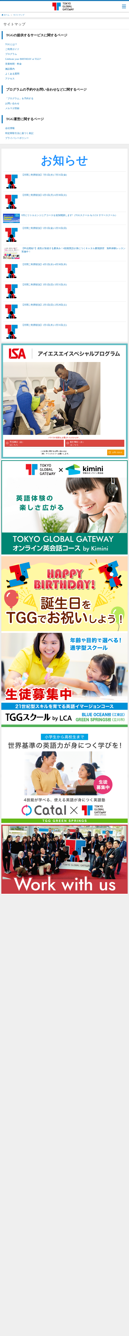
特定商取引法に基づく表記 (19, 133)
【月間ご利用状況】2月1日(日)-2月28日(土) (44, 305)
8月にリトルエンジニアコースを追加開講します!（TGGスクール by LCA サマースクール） (69, 215)
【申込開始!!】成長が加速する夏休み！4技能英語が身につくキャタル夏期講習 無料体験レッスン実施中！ (73, 250)
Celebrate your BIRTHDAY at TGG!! (23, 59)
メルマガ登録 (12, 108)
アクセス (10, 78)
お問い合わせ (12, 103)
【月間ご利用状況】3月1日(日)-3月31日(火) (44, 284)
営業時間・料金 (13, 64)
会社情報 (10, 128)
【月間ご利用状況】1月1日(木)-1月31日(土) (44, 325)
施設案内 (10, 69)
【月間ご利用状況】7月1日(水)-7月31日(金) (44, 175)
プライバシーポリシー (17, 138)
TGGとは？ (11, 44)
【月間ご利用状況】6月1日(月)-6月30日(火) (44, 195)
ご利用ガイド (12, 49)
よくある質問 (12, 74)
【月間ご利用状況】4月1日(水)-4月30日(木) (44, 264)
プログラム (11, 54)
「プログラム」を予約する (19, 98)
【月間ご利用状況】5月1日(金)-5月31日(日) (44, 228)
